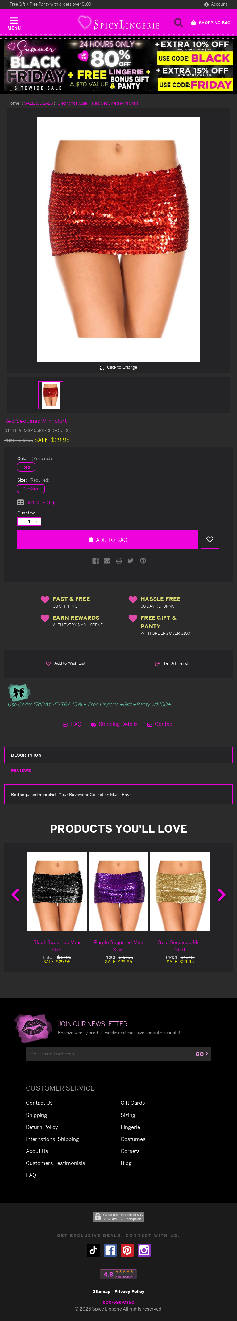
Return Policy (42, 1127)
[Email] (107, 561)
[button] (13, 22)
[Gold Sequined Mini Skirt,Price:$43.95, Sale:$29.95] (180, 891)
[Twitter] (130, 561)
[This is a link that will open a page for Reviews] (118, 1274)
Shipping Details (118, 724)
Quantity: (26, 512)
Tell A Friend (175, 663)
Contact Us (39, 1102)
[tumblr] (93, 1250)
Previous (15, 895)
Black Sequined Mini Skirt (57, 946)
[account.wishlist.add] (210, 539)
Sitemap (101, 1291)
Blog (126, 1163)
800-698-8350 (119, 1302)
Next (222, 895)
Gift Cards (133, 1102)
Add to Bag (111, 540)
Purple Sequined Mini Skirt (118, 946)
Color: (34, 458)
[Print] (119, 561)
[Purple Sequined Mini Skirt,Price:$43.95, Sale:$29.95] (118, 891)
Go (200, 1054)
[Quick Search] (178, 23)
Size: (33, 480)
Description (26, 755)
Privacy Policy (129, 1291)
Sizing (128, 1115)
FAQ (75, 724)
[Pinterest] (143, 561)
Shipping (36, 1115)
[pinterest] (127, 1250)
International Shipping (52, 1139)
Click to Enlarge (121, 367)
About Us (37, 1151)
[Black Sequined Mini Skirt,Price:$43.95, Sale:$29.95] (57, 891)
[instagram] (144, 1250)
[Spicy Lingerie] (118, 22)
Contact (164, 724)
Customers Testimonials (55, 1163)
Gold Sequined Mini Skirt (180, 946)
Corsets (130, 1151)
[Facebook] (95, 561)
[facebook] (110, 1250)
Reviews (21, 770)
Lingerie (130, 1127)
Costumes (133, 1139)
